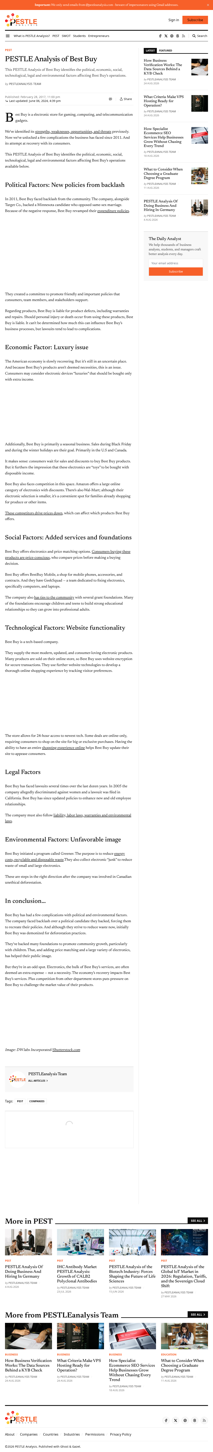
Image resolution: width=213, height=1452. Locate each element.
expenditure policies (113, 211)
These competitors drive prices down (33, 513)
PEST (8, 50)
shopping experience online (63, 748)
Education (168, 1354)
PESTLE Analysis (26, 1446)
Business (11, 1354)
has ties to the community (54, 598)
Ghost (64, 1446)
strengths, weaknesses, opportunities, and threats (73, 132)
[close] (208, 5)
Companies (37, 1101)
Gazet (76, 1446)
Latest (150, 50)
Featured (165, 50)
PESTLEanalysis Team (25, 84)
